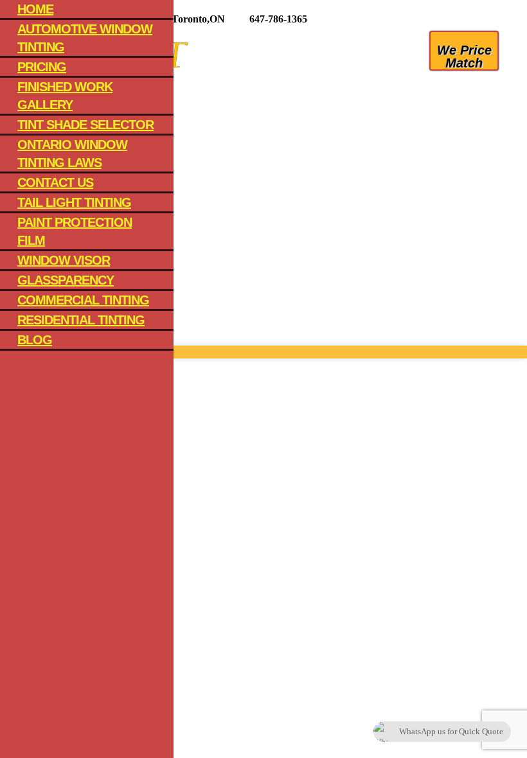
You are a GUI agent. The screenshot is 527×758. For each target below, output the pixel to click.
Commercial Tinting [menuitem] (83, 300)
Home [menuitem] (35, 9)
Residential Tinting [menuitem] (81, 320)
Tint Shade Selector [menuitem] (85, 125)
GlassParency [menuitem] (65, 280)
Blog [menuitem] (34, 340)
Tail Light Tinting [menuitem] (74, 202)
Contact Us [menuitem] (55, 182)
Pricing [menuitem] (41, 67)
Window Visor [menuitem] (63, 260)
